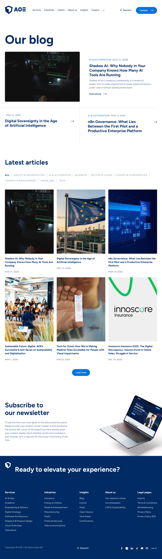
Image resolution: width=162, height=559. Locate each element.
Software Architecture (16, 516)
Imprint (141, 498)
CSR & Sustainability (115, 507)
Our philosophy (112, 503)
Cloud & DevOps (13, 525)
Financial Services (53, 521)
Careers (95, 10)
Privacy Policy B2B (146, 516)
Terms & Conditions (147, 503)
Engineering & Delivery (16, 507)
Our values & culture (115, 498)
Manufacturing (51, 512)
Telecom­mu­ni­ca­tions (54, 525)
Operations (10, 530)
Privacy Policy (144, 512)
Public (47, 516)
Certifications (86, 521)
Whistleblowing (145, 507)
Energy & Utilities (53, 503)
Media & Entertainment (56, 507)
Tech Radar (85, 516)
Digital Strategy (13, 512)
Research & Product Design (18, 521)
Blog (81, 498)
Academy (10, 503)
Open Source (86, 512)
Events (82, 503)
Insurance (49, 498)
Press (82, 507)
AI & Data (9, 498)
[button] (37, 10)
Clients (61, 10)
